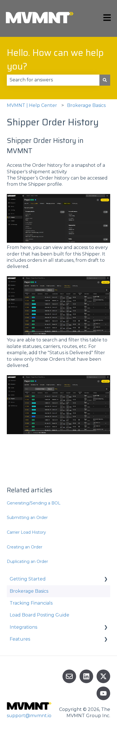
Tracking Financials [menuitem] (31, 603)
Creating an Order (24, 547)
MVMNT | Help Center (32, 105)
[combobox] (53, 80)
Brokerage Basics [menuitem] (29, 591)
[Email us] (69, 676)
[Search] (104, 80)
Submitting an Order (27, 517)
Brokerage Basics (86, 105)
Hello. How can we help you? (55, 59)
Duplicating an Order (27, 561)
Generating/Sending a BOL (33, 503)
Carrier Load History (26, 532)
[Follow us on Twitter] (103, 676)
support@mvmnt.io (29, 715)
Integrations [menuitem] (23, 627)
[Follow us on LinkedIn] (86, 676)
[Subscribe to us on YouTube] (103, 693)
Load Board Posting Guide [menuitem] (39, 615)
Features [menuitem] (20, 639)
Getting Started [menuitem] (28, 579)
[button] (105, 579)
